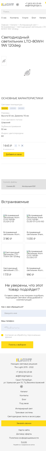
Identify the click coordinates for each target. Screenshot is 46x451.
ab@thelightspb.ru (33, 6)
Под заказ (24, 403)
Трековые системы (24, 412)
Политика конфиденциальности (24, 438)
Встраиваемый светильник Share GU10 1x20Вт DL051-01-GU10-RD (35, 233)
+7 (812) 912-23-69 (33, 4)
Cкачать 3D (10, 186)
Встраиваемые (8, 27)
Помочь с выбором (17, 345)
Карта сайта (24, 430)
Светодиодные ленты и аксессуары (24, 416)
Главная (4, 25)
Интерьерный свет (28, 25)
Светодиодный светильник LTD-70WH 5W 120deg (11, 269)
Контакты (14, 18)
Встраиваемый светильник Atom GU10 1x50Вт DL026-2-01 (35, 269)
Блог (34, 18)
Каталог (14, 25)
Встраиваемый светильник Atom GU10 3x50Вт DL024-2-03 (11, 233)
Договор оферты (24, 434)
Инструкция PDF (29, 186)
